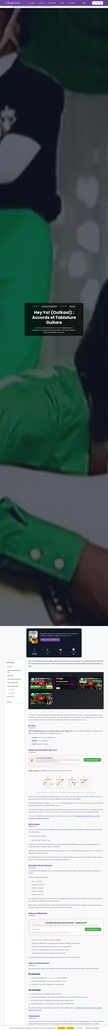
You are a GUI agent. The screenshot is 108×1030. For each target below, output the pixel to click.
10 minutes (11, 689)
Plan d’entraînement (13, 686)
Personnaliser (79, 1028)
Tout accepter (61, 1028)
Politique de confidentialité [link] (92, 1028)
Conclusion (10, 696)
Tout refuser (70, 1028)
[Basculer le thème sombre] (84, 2)
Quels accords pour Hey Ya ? (14, 671)
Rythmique (10, 675)
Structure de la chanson (14, 679)
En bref (9, 666)
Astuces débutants (12, 682)
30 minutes (11, 693)
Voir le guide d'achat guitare (92, 759)
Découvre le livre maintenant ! (50, 639)
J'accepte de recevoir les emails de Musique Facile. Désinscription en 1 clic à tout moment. (51, 932)
